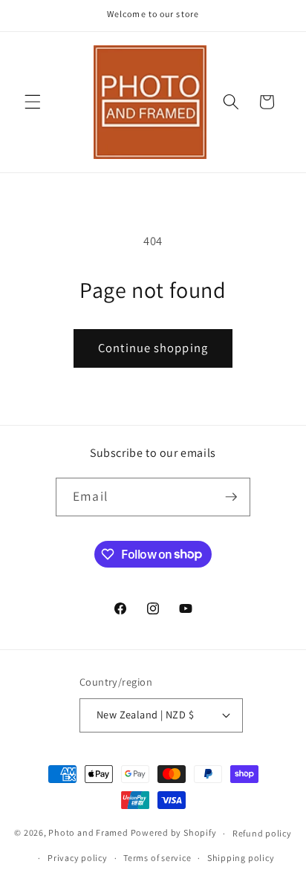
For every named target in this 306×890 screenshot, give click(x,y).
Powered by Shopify (174, 833)
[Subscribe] (231, 497)
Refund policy (262, 833)
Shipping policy (241, 857)
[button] (33, 102)
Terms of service (157, 857)
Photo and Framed (88, 833)
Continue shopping (153, 348)
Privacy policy (78, 857)
